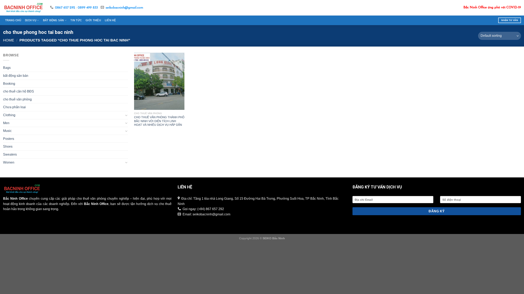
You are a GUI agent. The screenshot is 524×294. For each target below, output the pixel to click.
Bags (7, 67)
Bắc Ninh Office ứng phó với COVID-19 (492, 7)
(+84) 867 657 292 (210, 209)
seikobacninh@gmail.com (124, 7)
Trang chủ (13, 20)
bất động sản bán (15, 75)
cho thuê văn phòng (17, 99)
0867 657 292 (65, 7)
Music (7, 131)
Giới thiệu (93, 20)
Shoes (7, 146)
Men (6, 123)
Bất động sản (53, 20)
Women (8, 162)
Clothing (9, 115)
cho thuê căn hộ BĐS (18, 91)
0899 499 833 (88, 7)
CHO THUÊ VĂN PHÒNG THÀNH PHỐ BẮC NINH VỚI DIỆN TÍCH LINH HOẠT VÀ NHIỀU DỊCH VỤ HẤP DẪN (159, 121)
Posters (8, 138)
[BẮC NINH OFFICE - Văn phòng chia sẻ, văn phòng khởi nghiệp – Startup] (23, 7)
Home (8, 40)
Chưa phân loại (14, 107)
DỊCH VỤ (30, 20)
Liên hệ (110, 20)
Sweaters (10, 154)
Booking (9, 83)
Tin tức (76, 20)
